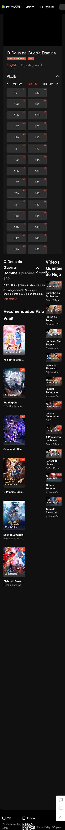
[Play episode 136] (37, 171)
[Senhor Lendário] (14, 515)
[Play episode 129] (16, 137)
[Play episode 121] (16, 92)
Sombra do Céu (12, 449)
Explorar (49, 7)
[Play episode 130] (37, 137)
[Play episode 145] (16, 227)
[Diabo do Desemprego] (14, 562)
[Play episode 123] (16, 103)
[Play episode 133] (16, 159)
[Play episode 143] (16, 215)
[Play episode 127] (16, 126)
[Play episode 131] (16, 148)
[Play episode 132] (37, 148)
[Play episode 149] (16, 249)
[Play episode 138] (37, 182)
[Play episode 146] (37, 227)
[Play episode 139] (16, 193)
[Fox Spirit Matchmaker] (14, 340)
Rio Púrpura (10, 402)
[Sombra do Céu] (14, 430)
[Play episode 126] (37, 115)
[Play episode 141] (16, 204)
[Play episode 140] (37, 193)
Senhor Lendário (13, 534)
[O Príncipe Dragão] (14, 473)
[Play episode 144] (37, 215)
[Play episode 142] (37, 204)
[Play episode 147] (16, 238)
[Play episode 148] (37, 238)
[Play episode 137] (16, 182)
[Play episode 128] (37, 126)
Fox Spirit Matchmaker (16, 359)
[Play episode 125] (16, 115)
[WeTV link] (11, 7)
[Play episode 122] (37, 92)
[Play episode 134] (37, 159)
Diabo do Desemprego (16, 581)
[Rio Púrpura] (14, 383)
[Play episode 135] (16, 171)
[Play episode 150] (37, 249)
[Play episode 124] (37, 103)
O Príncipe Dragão (14, 492)
